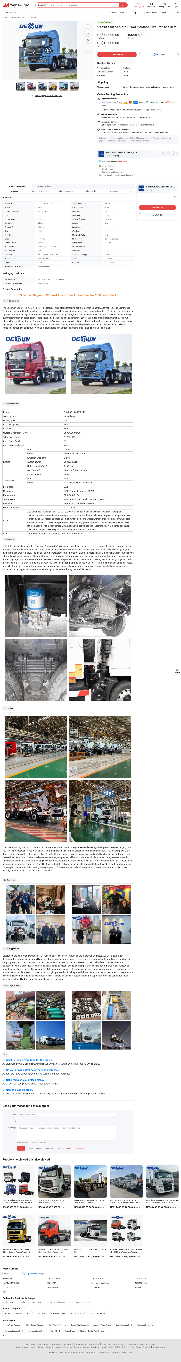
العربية (104, 1347)
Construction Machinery (99, 1283)
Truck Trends (70, 1331)
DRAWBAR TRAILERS (10, 1283)
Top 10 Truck (55, 1331)
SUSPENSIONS (52, 1287)
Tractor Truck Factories (80, 1325)
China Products (42, 1344)
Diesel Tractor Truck (57, 1313)
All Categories (11, 12)
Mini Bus (138, 1287)
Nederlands (95, 1347)
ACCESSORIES (96, 1287)
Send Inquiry (117, 54)
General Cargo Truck (23, 1313)
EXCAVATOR (51, 1283)
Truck (24, 17)
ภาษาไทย (131, 1347)
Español (40, 1347)
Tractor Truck (32, 17)
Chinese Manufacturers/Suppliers (61, 1344)
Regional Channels (119, 1344)
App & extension (148, 12)
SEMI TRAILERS (141, 1278)
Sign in (176, 6)
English (33, 1347)
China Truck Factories (12, 1325)
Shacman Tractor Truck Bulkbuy (92, 1331)
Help (134, 12)
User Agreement (104, 1352)
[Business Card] (175, 197)
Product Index (133, 1344)
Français (58, 1347)
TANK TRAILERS (96, 1278)
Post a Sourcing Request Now (71, 1148)
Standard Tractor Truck (98, 1313)
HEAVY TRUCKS (8, 1278)
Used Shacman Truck (124, 1325)
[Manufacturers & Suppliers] (15, 5)
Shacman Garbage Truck (13, 1331)
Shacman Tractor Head (146, 1325)
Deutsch (86, 1347)
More (4, 1335)
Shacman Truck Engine (102, 1325)
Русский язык (68, 1347)
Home (4, 17)
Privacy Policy (127, 1352)
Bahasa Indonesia (159, 1347)
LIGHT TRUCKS (52, 1278)
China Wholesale (80, 1344)
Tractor (7, 1313)
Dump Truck (40, 1313)
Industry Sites (106, 1344)
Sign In (101, 175)
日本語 (117, 1347)
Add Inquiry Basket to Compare (48, 95)
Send (21, 1148)
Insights (152, 1344)
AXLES (5, 1287)
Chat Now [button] (160, 54)
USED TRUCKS (140, 1283)
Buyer (122, 12)
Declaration (116, 1352)
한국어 (110, 1347)
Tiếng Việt (146, 1347)
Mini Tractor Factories (57, 1325)
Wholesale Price (94, 1344)
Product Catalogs (37, 1273)
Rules (177, 12)
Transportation (14, 17)
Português (49, 1347)
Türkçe (138, 1347)
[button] (126, 191)
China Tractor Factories (35, 1325)
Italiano (78, 1347)
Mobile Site (144, 1344)
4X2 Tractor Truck (77, 1313)
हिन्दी (123, 1347)
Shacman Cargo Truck (36, 1331)
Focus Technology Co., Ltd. (74, 1352)
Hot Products (30, 1344)
